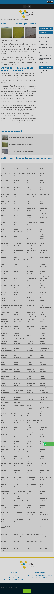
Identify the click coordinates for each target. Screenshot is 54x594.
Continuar (27, 591)
